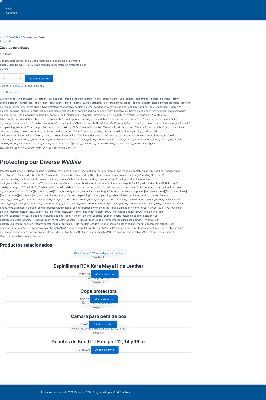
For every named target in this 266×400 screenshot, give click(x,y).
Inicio (3, 37)
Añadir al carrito (39, 78)
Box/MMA (14, 37)
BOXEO (40, 85)
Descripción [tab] (13, 92)
